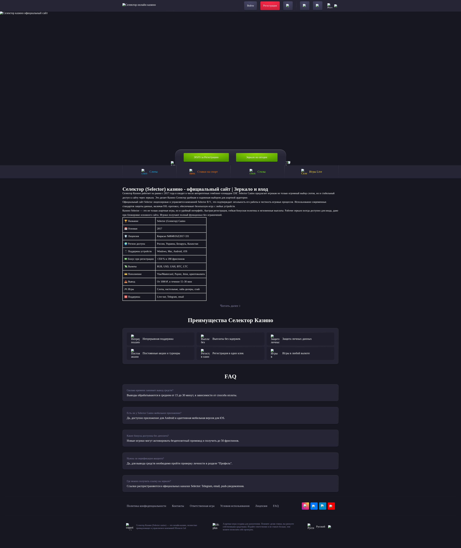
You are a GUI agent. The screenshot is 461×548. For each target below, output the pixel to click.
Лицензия (261, 505)
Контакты (178, 505)
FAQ (276, 505)
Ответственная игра (202, 505)
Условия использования (234, 505)
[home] (139, 5)
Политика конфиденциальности (146, 505)
